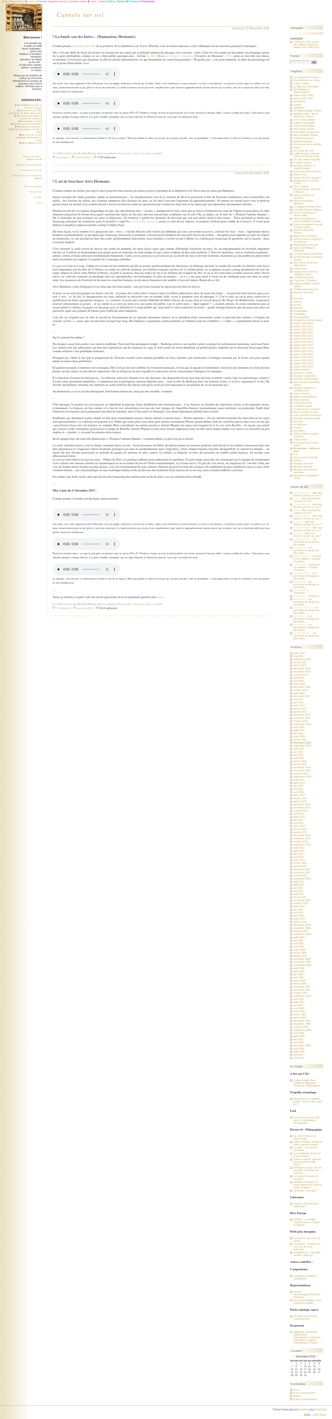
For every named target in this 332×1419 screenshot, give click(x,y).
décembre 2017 (302, 696)
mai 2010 (298, 912)
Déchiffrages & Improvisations (301, 90)
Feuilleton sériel (33, 143)
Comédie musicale (303, 277)
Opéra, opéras (301, 393)
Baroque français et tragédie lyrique (304, 167)
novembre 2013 (302, 807)
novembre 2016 (302, 717)
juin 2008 (298, 974)
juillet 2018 (299, 693)
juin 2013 (298, 820)
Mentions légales (33, 186)
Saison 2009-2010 (303, 323)
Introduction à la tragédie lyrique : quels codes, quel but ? (307, 1101)
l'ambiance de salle (84, 46)
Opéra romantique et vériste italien (304, 214)
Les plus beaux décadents (307, 253)
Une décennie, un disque (306, 80)
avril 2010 (298, 915)
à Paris (228, 56)
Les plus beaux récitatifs (306, 159)
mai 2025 (298, 656)
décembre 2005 (302, 1045)
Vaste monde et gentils (305, 457)
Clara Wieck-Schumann (306, 132)
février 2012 (299, 863)
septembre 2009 (302, 934)
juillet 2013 (299, 816)
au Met (151, 56)
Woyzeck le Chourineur (29, 124)
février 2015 (299, 761)
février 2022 (299, 662)
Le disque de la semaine (306, 409)
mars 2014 (299, 795)
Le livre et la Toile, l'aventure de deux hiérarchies (25, 111)
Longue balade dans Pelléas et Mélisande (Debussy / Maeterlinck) (306, 1083)
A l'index (297, 460)
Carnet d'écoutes (302, 402)
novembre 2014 (302, 770)
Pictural (297, 427)
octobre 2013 (300, 810)
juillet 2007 (299, 1002)
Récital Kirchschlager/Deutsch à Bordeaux (306, 1294)
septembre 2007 (302, 996)
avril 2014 (298, 792)
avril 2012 (298, 857)
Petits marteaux (302, 369)
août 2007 (298, 999)
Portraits (298, 307)
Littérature (298, 107)
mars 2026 (299, 653)
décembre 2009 (302, 925)
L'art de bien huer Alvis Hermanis (82, 181)
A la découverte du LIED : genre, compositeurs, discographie (307, 1120)
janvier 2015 (300, 764)
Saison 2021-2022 (303, 360)
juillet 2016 (299, 730)
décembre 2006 (302, 1020)
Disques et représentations (308, 320)
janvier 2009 (300, 955)
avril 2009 (298, 946)
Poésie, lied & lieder (304, 125)
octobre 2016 (300, 721)
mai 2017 (298, 699)
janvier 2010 (300, 922)
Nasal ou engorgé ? (31, 126)
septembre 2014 (302, 776)
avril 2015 (298, 758)
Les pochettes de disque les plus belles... (306, 542)
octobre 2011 (300, 875)
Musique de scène (303, 292)
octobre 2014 (300, 773)
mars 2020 (299, 684)
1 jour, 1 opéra (301, 83)
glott (223, 321)
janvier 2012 (300, 866)
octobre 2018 (300, 690)
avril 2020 (298, 680)
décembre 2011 (301, 869)
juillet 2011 (298, 884)
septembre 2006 (302, 1030)
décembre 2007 (302, 986)
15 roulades (63, 608)
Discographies (301, 317)
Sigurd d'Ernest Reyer (305, 236)
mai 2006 (298, 1042)
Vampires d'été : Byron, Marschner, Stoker (306, 115)
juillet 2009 (299, 937)
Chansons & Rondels (305, 280)
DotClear (321, 1409)
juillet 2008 (299, 971)
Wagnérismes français (305, 244)
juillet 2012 (299, 850)
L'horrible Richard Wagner (307, 209)
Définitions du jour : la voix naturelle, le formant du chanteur (307, 1170)
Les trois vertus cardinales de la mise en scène (29, 137)
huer (74, 321)
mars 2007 (299, 1011)
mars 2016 (299, 736)
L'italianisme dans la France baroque (31, 106)
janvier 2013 (300, 832)
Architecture (300, 424)
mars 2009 (299, 949)
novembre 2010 (302, 900)
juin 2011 (298, 887)
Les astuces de (31, 170)
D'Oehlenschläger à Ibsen (307, 110)
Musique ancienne (303, 463)
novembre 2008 (302, 962)
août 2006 (298, 1033)
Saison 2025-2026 (303, 95)
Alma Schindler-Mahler (305, 135)
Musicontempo (301, 399)
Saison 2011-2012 (303, 329)
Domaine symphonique (305, 378)
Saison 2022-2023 (303, 363)
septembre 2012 (302, 844)
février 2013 (299, 829)
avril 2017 (298, 702)
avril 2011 (298, 894)
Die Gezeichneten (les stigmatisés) (305, 264)
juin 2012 (298, 853)
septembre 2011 (302, 878)
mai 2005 (298, 1054)
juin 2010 (298, 909)
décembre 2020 (302, 668)
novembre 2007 (302, 990)
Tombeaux (299, 592)
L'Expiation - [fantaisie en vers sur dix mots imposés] (306, 1246)
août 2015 (298, 748)
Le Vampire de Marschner (307, 206)
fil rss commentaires (304, 1392)
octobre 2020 (300, 674)
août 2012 (298, 847)
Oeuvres (298, 298)
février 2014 (299, 798)
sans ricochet (83, 157)
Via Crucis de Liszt (303, 150)
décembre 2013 (302, 804)
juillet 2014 (299, 783)
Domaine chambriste (304, 376)
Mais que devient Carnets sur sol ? (308, 494)
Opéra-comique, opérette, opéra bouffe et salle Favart (307, 1162)
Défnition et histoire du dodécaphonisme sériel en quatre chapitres (307, 1185)
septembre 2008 (302, 965)
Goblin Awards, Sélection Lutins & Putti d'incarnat (306, 155)
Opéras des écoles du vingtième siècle (305, 273)
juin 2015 (298, 752)
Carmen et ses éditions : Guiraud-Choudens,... (307, 559)
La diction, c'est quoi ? (305, 1190)
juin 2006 (298, 1039)
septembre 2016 (302, 724)
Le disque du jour (302, 406)
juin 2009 (298, 940)
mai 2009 (298, 943)
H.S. (295, 454)
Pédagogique (300, 310)
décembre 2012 (302, 835)
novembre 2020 (302, 671)
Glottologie (299, 314)
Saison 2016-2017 (303, 345)
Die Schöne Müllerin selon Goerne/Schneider (307, 1301)
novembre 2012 (302, 838)
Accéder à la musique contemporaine (305, 1317)
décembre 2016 (302, 714)
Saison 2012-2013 (303, 332)
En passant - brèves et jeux (134, 153)
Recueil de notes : (32, 158)
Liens (39, 202)
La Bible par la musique (306, 86)
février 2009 (299, 952)
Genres (297, 301)
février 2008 (299, 983)
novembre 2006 (302, 1023)
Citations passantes (304, 122)
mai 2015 (298, 755)
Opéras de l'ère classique (307, 177)
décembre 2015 (302, 742)
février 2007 (299, 1014)
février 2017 (299, 708)
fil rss (296, 1389)
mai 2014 (298, 789)
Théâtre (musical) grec (305, 289)
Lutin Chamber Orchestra (307, 415)
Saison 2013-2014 (303, 335)
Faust (296, 147)
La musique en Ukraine (306, 77)
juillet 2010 (299, 906)
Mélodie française (303, 141)
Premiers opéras (302, 162)
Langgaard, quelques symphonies (304, 1277)
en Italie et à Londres (179, 56)
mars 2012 (299, 860)
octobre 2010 (300, 903)
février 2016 (299, 739)
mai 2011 (298, 891)
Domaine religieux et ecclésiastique (304, 389)
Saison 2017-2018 (303, 348)
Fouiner (295, 56)
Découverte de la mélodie (307, 144)
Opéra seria (299, 174)
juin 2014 (298, 785)
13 (319, 1366)
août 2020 (298, 677)
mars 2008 (299, 980)
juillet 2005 (299, 1051)
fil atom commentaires (305, 1399)
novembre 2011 (301, 872)
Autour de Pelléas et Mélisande (304, 249)
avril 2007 (298, 1008)
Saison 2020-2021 (303, 357)
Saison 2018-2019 (303, 351)
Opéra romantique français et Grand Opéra (308, 225)
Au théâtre (299, 430)
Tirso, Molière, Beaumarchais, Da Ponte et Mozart (307, 189)
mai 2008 (298, 977)
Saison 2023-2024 (303, 366)
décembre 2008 (302, 959)
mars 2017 (299, 705)
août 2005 (298, 1048)
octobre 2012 (300, 841)
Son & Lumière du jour (305, 412)
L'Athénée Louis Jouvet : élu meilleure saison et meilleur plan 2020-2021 (306, 44)
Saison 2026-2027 (303, 98)
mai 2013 (298, 823)
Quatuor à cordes (303, 372)
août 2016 (298, 727)
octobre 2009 (300, 931)
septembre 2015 (302, 745)
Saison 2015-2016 (303, 341)
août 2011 (298, 881)
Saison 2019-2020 (303, 354)
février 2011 (299, 897)
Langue (297, 104)
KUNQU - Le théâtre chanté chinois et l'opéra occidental (306, 1222)
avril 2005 (298, 1057)
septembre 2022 (302, 659)
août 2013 (298, 813)
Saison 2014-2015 (303, 338)
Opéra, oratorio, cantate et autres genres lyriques (307, 1143)
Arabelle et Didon (32, 121)
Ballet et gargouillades (305, 396)
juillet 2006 (299, 1036)
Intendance (299, 101)
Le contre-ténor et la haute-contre (304, 1137)
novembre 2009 (302, 928)
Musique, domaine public (29, 164)
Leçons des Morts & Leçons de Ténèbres (30, 117)
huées (160, 597)
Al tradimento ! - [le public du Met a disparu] (307, 1253)
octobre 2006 (300, 1027)
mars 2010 (299, 918)
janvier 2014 (300, 801)
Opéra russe (300, 268)
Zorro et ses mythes (304, 119)
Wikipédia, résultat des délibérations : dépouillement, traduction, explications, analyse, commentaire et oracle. (307, 1337)
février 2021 (299, 665)
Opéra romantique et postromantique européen (307, 220)
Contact (38, 197)
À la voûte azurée (143, 221)
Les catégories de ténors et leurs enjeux (307, 1154)
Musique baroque (302, 466)
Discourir (298, 421)
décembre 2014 (302, 767)
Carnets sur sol (79, 14)
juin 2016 (298, 733)
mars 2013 (299, 826)
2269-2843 (319, 1415)
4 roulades (62, 157)
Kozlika (304, 1409)
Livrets (297, 304)
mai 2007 (298, 1005)
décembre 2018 (302, 687)
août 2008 (298, 968)
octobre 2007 (300, 992)
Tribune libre (35, 192)
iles (233, 321)
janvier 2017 (300, 711)
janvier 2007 (300, 1017)
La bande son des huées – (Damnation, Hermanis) (95, 36)
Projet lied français (303, 138)
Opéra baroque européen (307, 171)
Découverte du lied (303, 129)
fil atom (297, 1396)
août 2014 (298, 779)
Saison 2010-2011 (303, 326)
